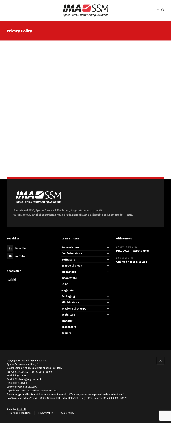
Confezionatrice (71, 253)
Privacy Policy (45, 413)
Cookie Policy (67, 413)
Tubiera (66, 333)
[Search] (162, 10)
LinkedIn (20, 248)
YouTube (20, 256)
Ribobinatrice (70, 302)
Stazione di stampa (74, 308)
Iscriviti (11, 279)
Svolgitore (68, 314)
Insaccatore (69, 278)
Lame (64, 284)
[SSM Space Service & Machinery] (85, 10)
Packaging (68, 296)
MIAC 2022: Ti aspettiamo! (132, 250)
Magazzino (68, 290)
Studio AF (21, 409)
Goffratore (68, 259)
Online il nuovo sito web (131, 261)
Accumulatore (70, 247)
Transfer (66, 320)
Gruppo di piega (71, 265)
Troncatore (68, 326)
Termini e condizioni (20, 413)
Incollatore (68, 271)
